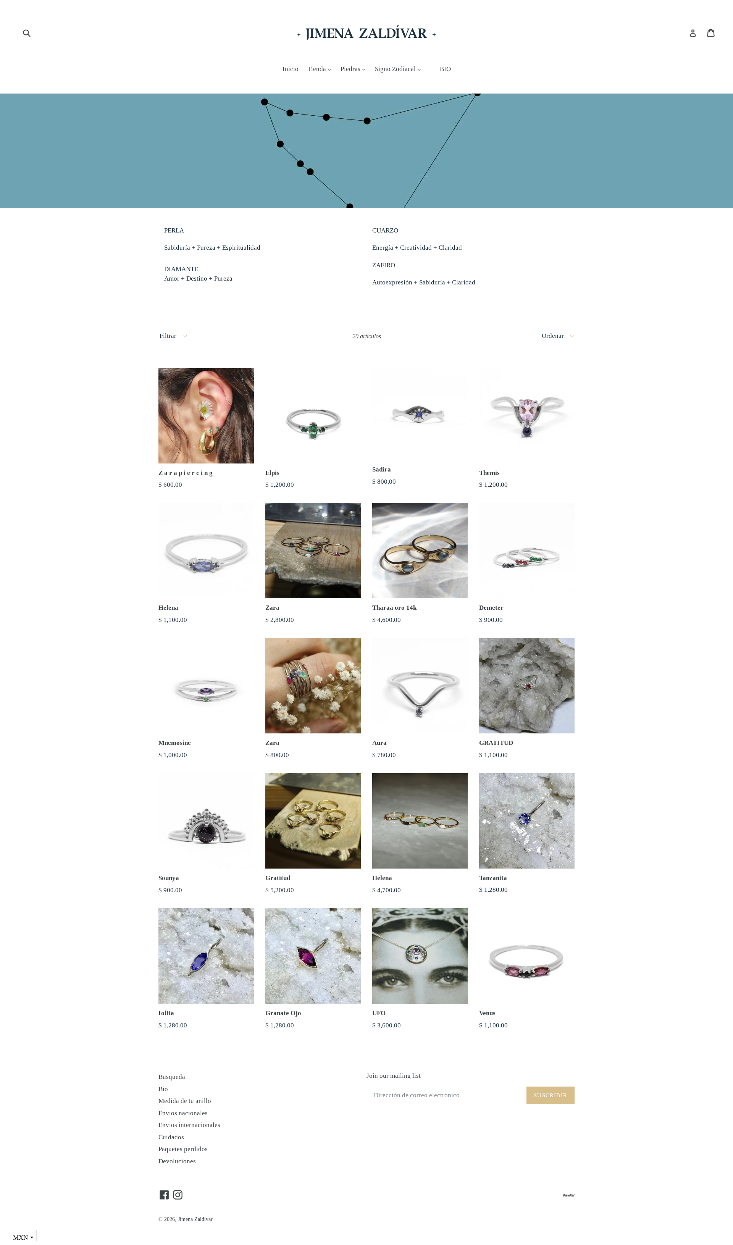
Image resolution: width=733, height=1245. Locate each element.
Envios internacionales (189, 1125)
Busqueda (171, 1076)
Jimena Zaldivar (195, 1219)
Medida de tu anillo (184, 1101)
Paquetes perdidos (183, 1149)
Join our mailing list (393, 1075)
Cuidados (171, 1137)
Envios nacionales (183, 1113)
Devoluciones (177, 1161)
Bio (163, 1089)
